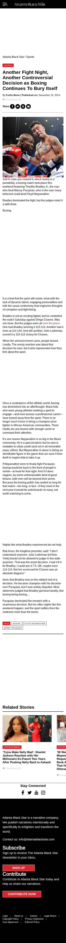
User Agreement (10, 922)
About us (18, 916)
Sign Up (18, 868)
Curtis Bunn (13, 95)
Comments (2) (13, 99)
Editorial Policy (32, 922)
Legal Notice (50, 916)
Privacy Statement (34, 919)
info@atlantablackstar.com (36, 839)
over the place (51, 323)
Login (5, 916)
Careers (33, 916)
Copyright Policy (11, 919)
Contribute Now (22, 894)
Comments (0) (13, 768)
